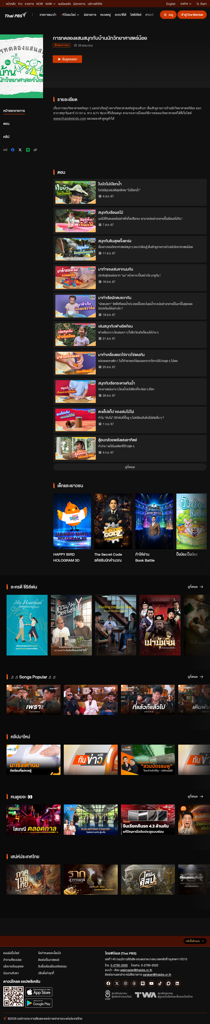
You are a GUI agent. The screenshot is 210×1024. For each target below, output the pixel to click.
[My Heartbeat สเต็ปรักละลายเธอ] (27, 625)
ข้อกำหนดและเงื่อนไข (49, 953)
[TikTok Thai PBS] (160, 983)
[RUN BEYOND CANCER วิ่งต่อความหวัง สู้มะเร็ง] (91, 819)
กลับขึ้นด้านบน (193, 941)
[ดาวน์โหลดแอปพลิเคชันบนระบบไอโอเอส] (38, 991)
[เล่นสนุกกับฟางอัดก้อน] (75, 334)
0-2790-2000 (119, 965)
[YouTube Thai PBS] (151, 983)
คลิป (6, 136)
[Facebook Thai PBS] (108, 983)
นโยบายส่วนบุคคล (13, 966)
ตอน (6, 123)
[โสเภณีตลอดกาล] (33, 819)
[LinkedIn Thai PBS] (177, 983)
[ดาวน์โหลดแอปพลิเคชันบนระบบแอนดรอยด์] (38, 1003)
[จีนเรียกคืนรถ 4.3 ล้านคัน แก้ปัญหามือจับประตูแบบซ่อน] (148, 819)
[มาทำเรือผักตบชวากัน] (75, 306)
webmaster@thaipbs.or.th (136, 970)
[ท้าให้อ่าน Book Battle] (154, 522)
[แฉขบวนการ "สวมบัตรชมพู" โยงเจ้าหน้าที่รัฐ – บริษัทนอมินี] (148, 760)
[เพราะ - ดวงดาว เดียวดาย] (33, 700)
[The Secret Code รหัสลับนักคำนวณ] (113, 522)
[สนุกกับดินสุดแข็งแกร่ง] (75, 249)
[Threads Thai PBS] (134, 983)
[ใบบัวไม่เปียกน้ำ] (75, 192)
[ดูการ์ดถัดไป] (198, 522)
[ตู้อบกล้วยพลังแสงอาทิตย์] (75, 448)
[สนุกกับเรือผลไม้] (75, 220)
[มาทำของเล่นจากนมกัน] (75, 277)
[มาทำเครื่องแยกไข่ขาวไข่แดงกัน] (75, 363)
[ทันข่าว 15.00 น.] (91, 760)
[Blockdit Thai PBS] (168, 983)
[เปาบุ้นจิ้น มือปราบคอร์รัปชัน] (159, 625)
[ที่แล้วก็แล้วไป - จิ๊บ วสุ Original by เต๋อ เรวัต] (148, 700)
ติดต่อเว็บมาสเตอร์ (48, 960)
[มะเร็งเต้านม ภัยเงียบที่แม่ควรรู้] (33, 760)
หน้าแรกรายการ (14, 110)
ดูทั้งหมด (130, 467)
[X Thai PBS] (117, 983)
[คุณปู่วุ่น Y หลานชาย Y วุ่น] (71, 625)
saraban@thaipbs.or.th (157, 974)
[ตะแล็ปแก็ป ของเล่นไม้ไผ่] (75, 420)
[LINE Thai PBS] (142, 983)
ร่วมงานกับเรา (11, 973)
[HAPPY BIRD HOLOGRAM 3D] (72, 522)
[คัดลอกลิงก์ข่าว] (35, 150)
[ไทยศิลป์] (148, 880)
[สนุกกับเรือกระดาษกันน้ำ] (75, 391)
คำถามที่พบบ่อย (12, 960)
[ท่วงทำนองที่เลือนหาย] (115, 625)
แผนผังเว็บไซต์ (11, 953)
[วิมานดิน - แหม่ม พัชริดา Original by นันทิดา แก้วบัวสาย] (91, 700)
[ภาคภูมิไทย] (33, 880)
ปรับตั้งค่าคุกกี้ (46, 973)
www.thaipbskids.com (69, 118)
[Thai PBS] (16, 14)
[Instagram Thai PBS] (125, 983)
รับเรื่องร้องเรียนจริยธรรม (52, 966)
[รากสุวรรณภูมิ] (91, 880)
